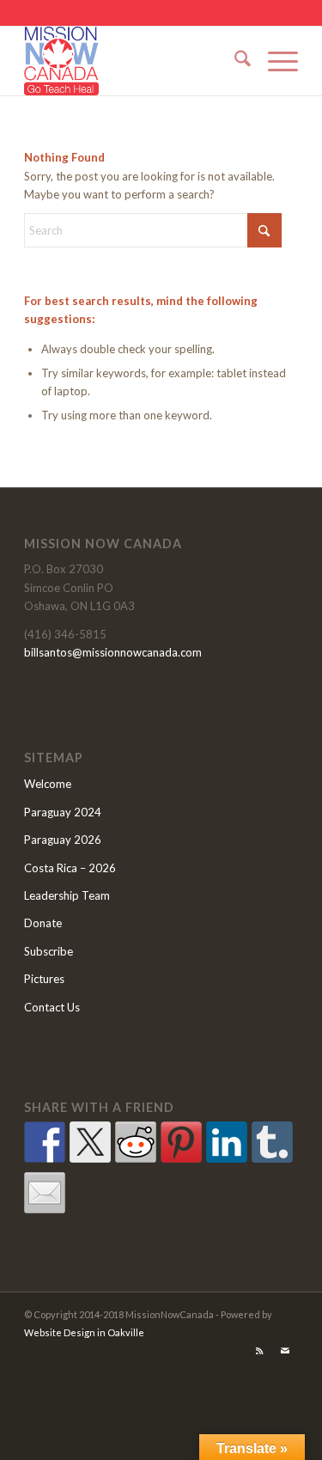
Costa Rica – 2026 (70, 868)
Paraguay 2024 (62, 812)
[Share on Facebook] (44, 1142)
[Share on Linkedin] (226, 1142)
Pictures (44, 979)
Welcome (47, 784)
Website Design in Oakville (84, 1332)
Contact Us (52, 1007)
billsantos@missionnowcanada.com (113, 652)
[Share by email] (44, 1192)
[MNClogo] (133, 61)
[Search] (234, 61)
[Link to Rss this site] (259, 1351)
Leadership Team (67, 895)
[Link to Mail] (285, 1351)
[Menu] (274, 61)
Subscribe (48, 951)
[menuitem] (234, 61)
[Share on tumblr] (272, 1142)
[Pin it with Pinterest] (181, 1142)
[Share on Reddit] (135, 1142)
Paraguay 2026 (62, 839)
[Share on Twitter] (90, 1142)
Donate (43, 923)
